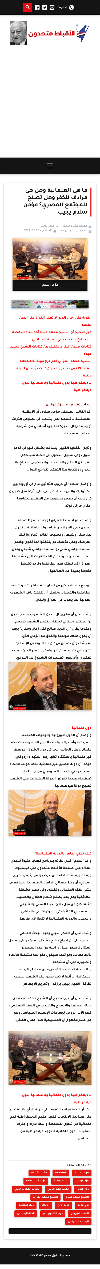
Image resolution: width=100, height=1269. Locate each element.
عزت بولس (82, 1181)
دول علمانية (26, 1205)
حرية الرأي (64, 1205)
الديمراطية (60, 1181)
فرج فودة (83, 1205)
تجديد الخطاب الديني (26, 1189)
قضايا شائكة (39, 1172)
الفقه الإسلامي (26, 1213)
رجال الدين (83, 1189)
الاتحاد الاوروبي (80, 1213)
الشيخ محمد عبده (77, 1197)
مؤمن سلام (82, 1172)
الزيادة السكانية (36, 1181)
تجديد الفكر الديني (58, 1189)
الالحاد (45, 1205)
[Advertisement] (50, 101)
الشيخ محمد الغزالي (45, 1197)
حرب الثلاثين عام (53, 1213)
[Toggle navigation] (50, 166)
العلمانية (61, 1172)
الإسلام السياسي (78, 1221)
